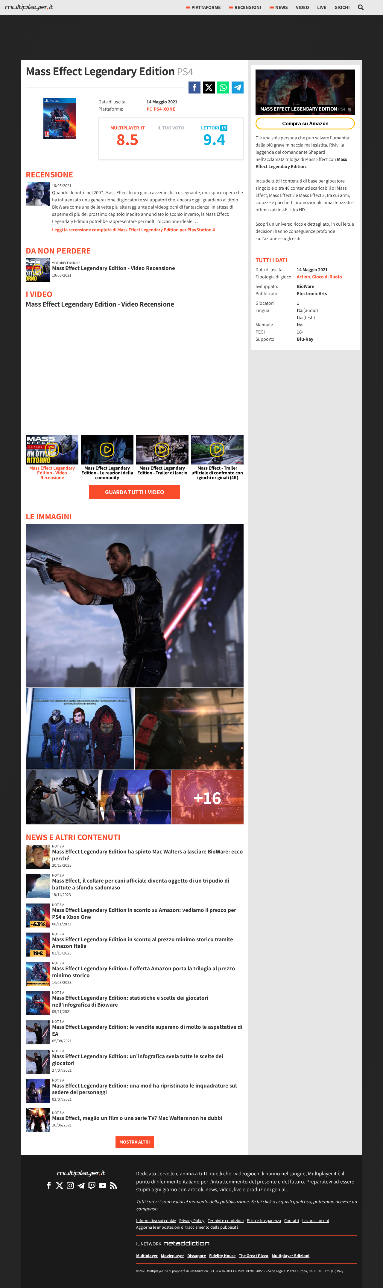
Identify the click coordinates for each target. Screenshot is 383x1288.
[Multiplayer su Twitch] (91, 1185)
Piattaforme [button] (206, 7)
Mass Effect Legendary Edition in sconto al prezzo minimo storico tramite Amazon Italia (142, 943)
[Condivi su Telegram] (238, 87)
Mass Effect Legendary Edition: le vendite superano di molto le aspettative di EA (147, 1030)
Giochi (342, 7)
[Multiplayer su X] (59, 1185)
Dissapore (196, 1255)
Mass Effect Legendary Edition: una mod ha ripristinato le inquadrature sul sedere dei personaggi (144, 1089)
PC (149, 109)
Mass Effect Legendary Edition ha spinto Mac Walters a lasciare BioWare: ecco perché (147, 855)
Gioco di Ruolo (327, 277)
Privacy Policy (191, 1220)
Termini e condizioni (226, 1220)
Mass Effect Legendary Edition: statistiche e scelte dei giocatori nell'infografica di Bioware (130, 1001)
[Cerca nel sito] (361, 7)
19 (223, 128)
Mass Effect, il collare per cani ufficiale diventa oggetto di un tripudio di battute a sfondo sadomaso (140, 884)
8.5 (127, 139)
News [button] (281, 7)
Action (303, 277)
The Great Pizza (253, 1255)
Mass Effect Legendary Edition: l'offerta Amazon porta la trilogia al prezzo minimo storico (143, 972)
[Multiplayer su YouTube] (102, 1185)
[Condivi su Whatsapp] (223, 87)
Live (321, 7)
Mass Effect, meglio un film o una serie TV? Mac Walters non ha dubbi (137, 1117)
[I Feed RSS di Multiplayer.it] (113, 1185)
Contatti (291, 1220)
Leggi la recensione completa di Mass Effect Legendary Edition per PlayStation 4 (133, 230)
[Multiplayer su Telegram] (81, 1185)
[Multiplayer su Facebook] (48, 1185)
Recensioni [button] (248, 7)
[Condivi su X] (209, 87)
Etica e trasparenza (264, 1220)
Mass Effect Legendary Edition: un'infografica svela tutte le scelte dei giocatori (137, 1059)
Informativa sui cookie (156, 1220)
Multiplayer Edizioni (290, 1255)
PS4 (158, 109)
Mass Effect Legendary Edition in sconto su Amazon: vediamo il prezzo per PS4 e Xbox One (144, 913)
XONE (169, 109)
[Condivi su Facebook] (194, 87)
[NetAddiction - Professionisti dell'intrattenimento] (186, 1244)
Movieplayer (172, 1255)
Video (302, 7)
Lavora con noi (315, 1220)
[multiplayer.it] (81, 1173)
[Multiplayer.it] (29, 7)
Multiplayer (147, 1255)
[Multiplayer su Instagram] (70, 1185)
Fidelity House (222, 1255)
